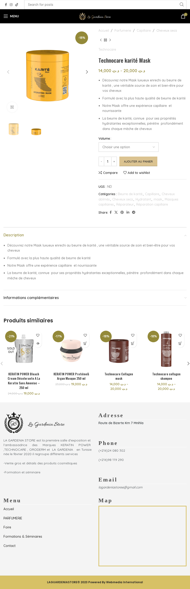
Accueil (103, 30)
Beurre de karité (130, 194)
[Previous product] (100, 40)
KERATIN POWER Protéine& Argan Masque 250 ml (71, 376)
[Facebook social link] (5, 5)
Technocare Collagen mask (118, 376)
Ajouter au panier (138, 161)
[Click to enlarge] (12, 107)
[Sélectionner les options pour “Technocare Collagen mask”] (133, 343)
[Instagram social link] (11, 5)
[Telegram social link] (134, 212)
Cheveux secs (166, 30)
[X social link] (116, 212)
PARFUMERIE (12, 518)
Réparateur (125, 204)
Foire (7, 527)
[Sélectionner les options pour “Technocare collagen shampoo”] (180, 343)
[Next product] (110, 40)
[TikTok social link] (16, 5)
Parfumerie (122, 30)
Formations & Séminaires (22, 536)
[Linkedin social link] (128, 212)
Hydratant (143, 199)
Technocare (107, 49)
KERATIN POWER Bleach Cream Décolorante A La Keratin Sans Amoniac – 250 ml (24, 380)
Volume (104, 138)
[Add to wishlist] (38, 335)
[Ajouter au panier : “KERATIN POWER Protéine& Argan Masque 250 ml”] (85, 343)
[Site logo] (95, 16)
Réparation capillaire (152, 204)
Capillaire (144, 30)
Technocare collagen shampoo (166, 376)
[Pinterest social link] (122, 212)
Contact (9, 546)
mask (158, 199)
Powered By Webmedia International (115, 582)
